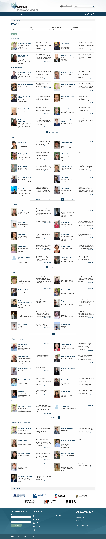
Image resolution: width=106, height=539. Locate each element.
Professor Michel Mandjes (68, 453)
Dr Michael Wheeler (66, 143)
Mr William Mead (23, 290)
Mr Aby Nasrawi (22, 324)
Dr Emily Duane (22, 210)
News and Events (46, 14)
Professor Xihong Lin (24, 453)
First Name (13, 520)
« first (32, 199)
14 (65, 334)
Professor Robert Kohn (24, 109)
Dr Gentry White (23, 154)
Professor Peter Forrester (68, 84)
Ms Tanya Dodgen (23, 356)
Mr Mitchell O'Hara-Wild (25, 380)
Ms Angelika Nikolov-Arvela (24, 258)
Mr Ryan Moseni (22, 313)
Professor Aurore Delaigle (25, 84)
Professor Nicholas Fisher (68, 356)
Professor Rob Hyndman (67, 96)
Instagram (37, 530)
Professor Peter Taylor (24, 43)
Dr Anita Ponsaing (66, 257)
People (21, 14)
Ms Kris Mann (22, 246)
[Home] (24, 6)
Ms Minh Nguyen (65, 246)
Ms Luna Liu (21, 234)
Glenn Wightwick (65, 406)
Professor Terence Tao (67, 465)
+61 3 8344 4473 (81, 524)
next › (53, 132)
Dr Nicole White (65, 154)
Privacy (12, 536)
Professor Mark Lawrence (68, 368)
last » (57, 132)
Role (12, 27)
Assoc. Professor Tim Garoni (66, 44)
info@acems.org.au (83, 525)
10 (59, 199)
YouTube (37, 523)
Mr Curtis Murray (65, 313)
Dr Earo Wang (22, 143)
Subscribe (16, 525)
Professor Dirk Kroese (67, 109)
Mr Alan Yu (21, 391)
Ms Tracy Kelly (65, 222)
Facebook (37, 515)
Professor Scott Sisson (67, 55)
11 (56, 334)
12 (65, 199)
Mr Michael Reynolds (66, 380)
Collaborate (36, 14)
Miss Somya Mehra (66, 290)
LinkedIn (37, 526)
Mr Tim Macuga (65, 234)
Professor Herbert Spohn (25, 465)
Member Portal (70, 14)
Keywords (75, 27)
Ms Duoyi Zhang (65, 391)
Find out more (47, 49)
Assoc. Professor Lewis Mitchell (67, 120)
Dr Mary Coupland (66, 344)
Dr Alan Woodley (65, 177)
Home (13, 20)
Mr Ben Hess (21, 222)
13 (62, 334)
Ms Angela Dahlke (66, 210)
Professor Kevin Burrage (25, 72)
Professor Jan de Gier (67, 72)
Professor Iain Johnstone (68, 440)
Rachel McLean (65, 278)
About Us (14, 14)
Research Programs (56, 27)
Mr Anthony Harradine (24, 368)
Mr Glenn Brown (22, 344)
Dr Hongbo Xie (65, 188)
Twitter (37, 519)
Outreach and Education (58, 14)
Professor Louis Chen (67, 428)
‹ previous (37, 199)
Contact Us (18, 536)
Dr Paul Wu (21, 188)
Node (31, 27)
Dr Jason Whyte (22, 166)
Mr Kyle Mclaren (22, 278)
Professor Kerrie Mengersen (23, 56)
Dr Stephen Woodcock (24, 177)
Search (14, 34)
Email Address (14, 515)
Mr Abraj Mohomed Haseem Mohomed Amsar (25, 301)
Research (28, 14)
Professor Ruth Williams (25, 476)
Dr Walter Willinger (66, 166)
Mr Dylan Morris (65, 301)
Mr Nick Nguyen (65, 324)
